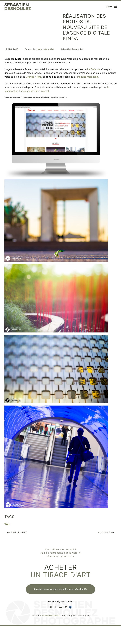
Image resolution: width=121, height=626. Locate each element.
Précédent (19, 532)
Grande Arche (33, 76)
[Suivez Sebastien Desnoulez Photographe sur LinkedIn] (60, 606)
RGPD (70, 601)
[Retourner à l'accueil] (17, 6)
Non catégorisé (45, 49)
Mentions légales (56, 601)
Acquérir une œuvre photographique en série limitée (60, 589)
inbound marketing (87, 76)
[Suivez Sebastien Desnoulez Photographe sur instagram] (50, 606)
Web (7, 524)
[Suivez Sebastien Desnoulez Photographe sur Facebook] (55, 606)
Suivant (104, 532)
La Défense (93, 69)
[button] (111, 6)
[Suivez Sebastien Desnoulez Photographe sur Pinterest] (65, 606)
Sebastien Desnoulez (50, 615)
